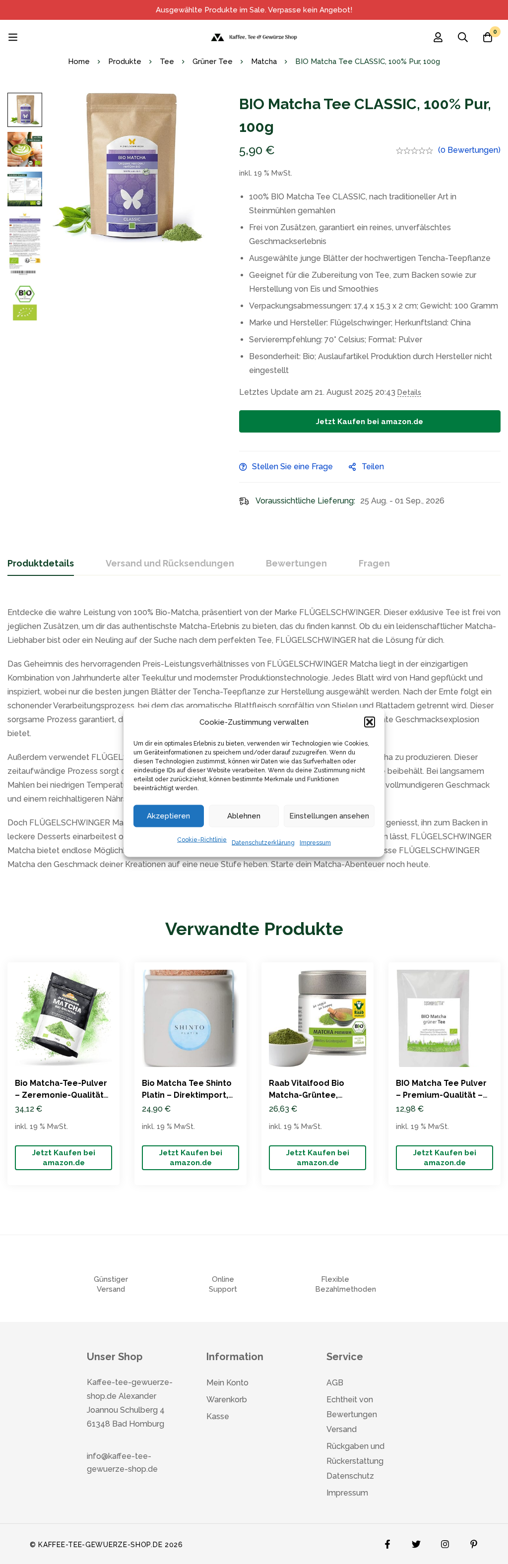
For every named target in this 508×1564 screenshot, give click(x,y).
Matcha (264, 61)
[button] (370, 722)
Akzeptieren (168, 816)
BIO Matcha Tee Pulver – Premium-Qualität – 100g (441, 1095)
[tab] (40, 564)
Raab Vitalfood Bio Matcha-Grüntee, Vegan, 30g (306, 1095)
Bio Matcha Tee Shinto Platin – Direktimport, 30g (187, 1095)
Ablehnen (243, 816)
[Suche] (462, 37)
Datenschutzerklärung (263, 842)
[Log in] (438, 37)
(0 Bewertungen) (469, 150)
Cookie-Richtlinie (202, 839)
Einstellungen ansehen (329, 816)
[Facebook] (387, 1542)
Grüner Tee (212, 61)
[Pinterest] (473, 1542)
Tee (167, 61)
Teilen (373, 466)
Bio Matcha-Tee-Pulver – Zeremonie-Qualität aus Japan (61, 1095)
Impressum (315, 842)
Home (79, 61)
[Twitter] (416, 1542)
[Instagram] (445, 1542)
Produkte (124, 61)
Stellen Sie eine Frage (292, 466)
